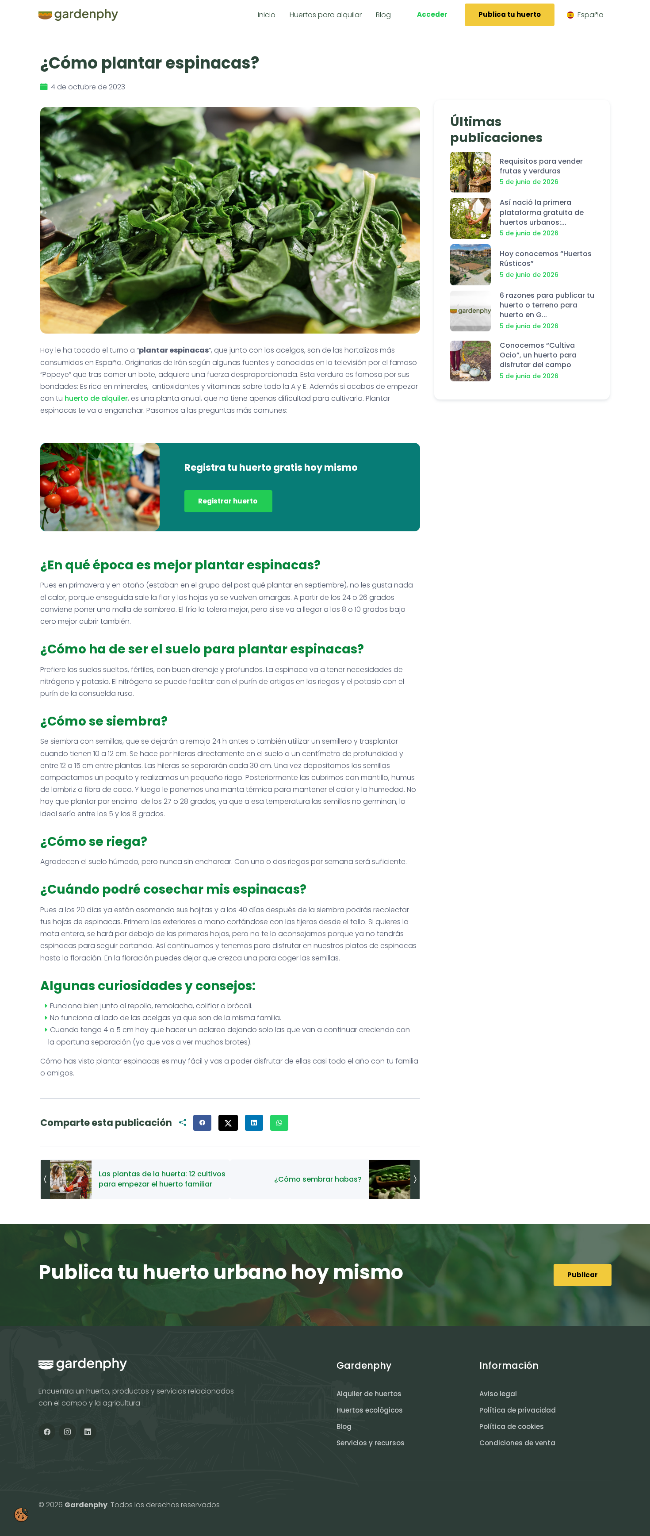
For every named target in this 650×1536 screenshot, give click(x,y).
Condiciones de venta (517, 1443)
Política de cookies (511, 1426)
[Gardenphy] (78, 15)
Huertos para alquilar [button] (326, 15)
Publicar (582, 1274)
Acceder (432, 14)
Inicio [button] (266, 15)
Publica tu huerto (509, 14)
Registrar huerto (228, 501)
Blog (344, 1426)
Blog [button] (383, 15)
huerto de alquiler (96, 398)
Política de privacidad (517, 1410)
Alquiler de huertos (368, 1393)
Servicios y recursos (370, 1443)
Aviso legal (498, 1393)
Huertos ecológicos (369, 1410)
